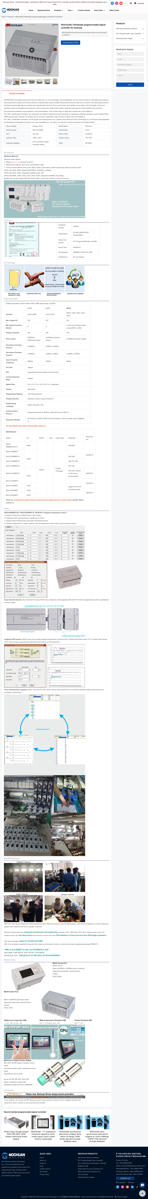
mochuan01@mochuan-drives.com (133, 1166)
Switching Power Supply (124, 38)
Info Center (98, 10)
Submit (130, 85)
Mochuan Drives (44, 10)
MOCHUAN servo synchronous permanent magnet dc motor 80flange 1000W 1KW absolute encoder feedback (97, 1136)
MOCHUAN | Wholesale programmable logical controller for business (38, 17)
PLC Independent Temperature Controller (92, 1163)
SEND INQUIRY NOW (70, 42)
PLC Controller (83, 1174)
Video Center (114, 10)
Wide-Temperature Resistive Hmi (89, 1171)
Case (70, 10)
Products (57, 10)
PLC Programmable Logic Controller (128, 33)
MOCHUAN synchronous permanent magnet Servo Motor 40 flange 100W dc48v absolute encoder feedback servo (70, 1136)
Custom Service (84, 10)
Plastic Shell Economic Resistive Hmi (90, 1169)
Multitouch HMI (83, 1166)
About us (43, 1160)
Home (31, 10)
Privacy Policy (44, 1174)
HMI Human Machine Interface (126, 28)
